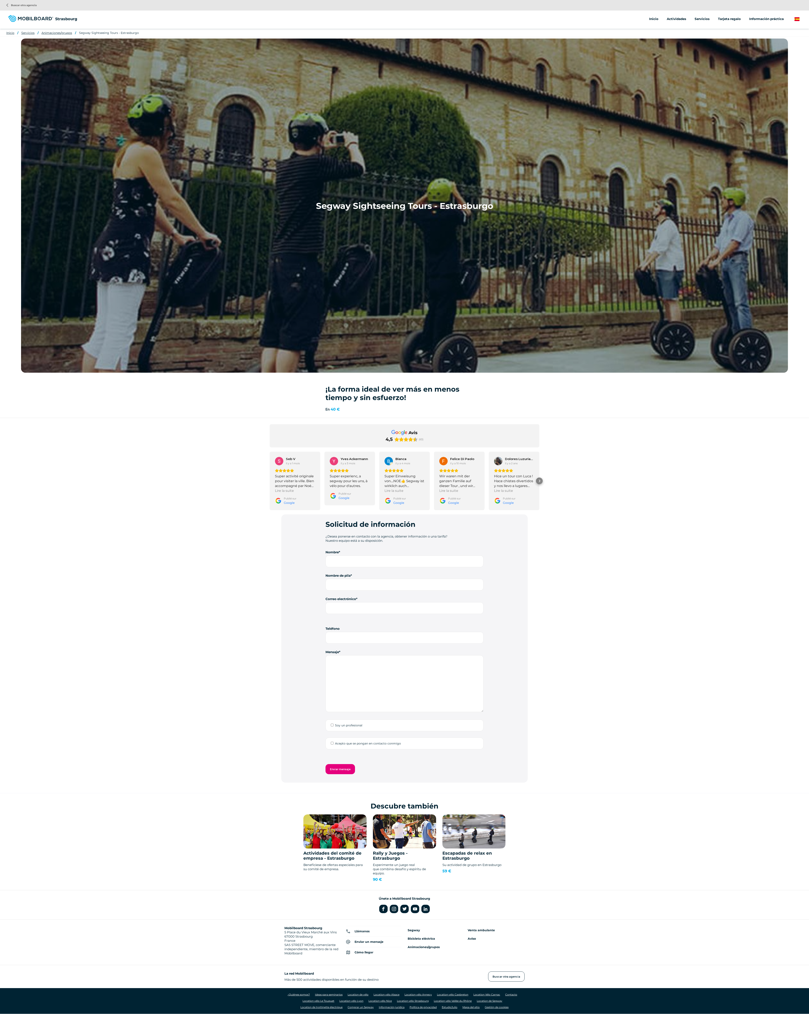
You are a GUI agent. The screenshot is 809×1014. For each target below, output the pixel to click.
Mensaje (332, 652)
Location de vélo (358, 994)
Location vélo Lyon (351, 1000)
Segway (414, 930)
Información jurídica (391, 1007)
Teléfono (332, 629)
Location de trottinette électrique (321, 1007)
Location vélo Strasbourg (413, 1000)
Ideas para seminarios (329, 994)
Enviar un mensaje (369, 942)
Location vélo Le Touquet (318, 1000)
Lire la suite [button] (284, 491)
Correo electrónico (340, 599)
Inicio (653, 19)
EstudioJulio (449, 1007)
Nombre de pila (338, 576)
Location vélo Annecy (418, 994)
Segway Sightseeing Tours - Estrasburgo (109, 33)
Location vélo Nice (380, 1000)
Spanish (800, 19)
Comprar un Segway (361, 1007)
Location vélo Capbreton (452, 994)
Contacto (511, 994)
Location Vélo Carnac (486, 994)
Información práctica (766, 19)
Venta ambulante (481, 930)
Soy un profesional (348, 725)
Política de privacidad (423, 1007)
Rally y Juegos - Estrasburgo (390, 856)
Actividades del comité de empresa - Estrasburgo (332, 856)
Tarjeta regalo (729, 19)
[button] (269, 481)
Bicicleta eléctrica (421, 939)
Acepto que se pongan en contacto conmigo (368, 743)
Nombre (332, 552)
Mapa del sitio (471, 1007)
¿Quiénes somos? (299, 994)
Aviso (472, 939)
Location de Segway (489, 1000)
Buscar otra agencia (21, 5)
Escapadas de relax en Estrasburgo (467, 856)
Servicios (28, 33)
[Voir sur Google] (279, 461)
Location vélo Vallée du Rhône (453, 1000)
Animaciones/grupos (57, 33)
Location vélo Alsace (386, 994)
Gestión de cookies (497, 1007)
